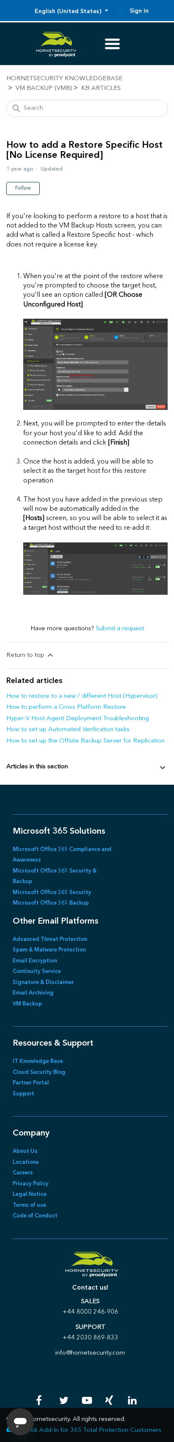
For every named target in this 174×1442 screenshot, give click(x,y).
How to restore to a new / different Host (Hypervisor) (81, 696)
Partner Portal (31, 1083)
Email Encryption (35, 961)
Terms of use (29, 1205)
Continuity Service (37, 971)
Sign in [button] (139, 11)
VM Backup (27, 1004)
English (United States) (69, 11)
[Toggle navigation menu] (121, 11)
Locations (26, 1162)
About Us (25, 1151)
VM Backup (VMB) (44, 88)
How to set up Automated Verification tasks (68, 729)
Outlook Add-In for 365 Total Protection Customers (88, 1430)
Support (23, 1094)
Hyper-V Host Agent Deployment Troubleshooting (77, 719)
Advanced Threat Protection (50, 939)
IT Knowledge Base (38, 1061)
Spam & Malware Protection (49, 950)
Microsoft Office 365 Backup (51, 903)
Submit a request (120, 629)
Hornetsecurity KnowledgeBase (64, 79)
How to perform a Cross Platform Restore (66, 707)
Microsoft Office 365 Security (52, 892)
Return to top (26, 655)
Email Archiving (33, 993)
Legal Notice (29, 1194)
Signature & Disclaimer (43, 982)
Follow (23, 188)
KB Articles (101, 88)
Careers (23, 1173)
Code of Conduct (35, 1216)
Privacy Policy (31, 1184)
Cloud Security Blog (39, 1072)
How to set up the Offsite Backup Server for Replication (85, 741)
